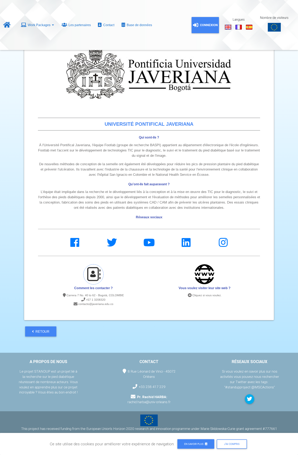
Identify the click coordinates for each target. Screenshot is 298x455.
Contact (108, 25)
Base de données (139, 25)
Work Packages (39, 25)
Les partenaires (79, 25)
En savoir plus (194, 444)
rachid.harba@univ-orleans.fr (149, 402)
